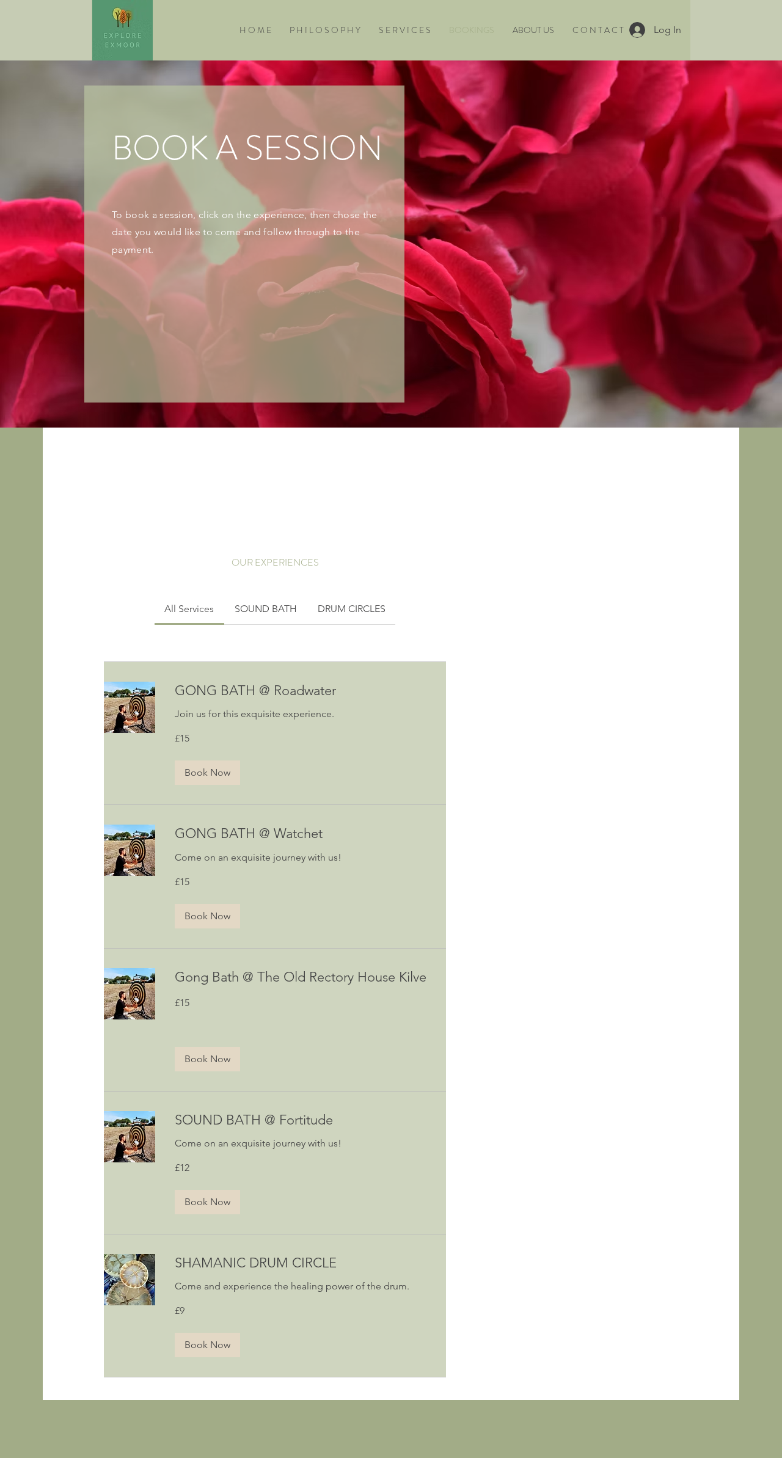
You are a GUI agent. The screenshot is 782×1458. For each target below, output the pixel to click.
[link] (189, 608)
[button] (207, 772)
